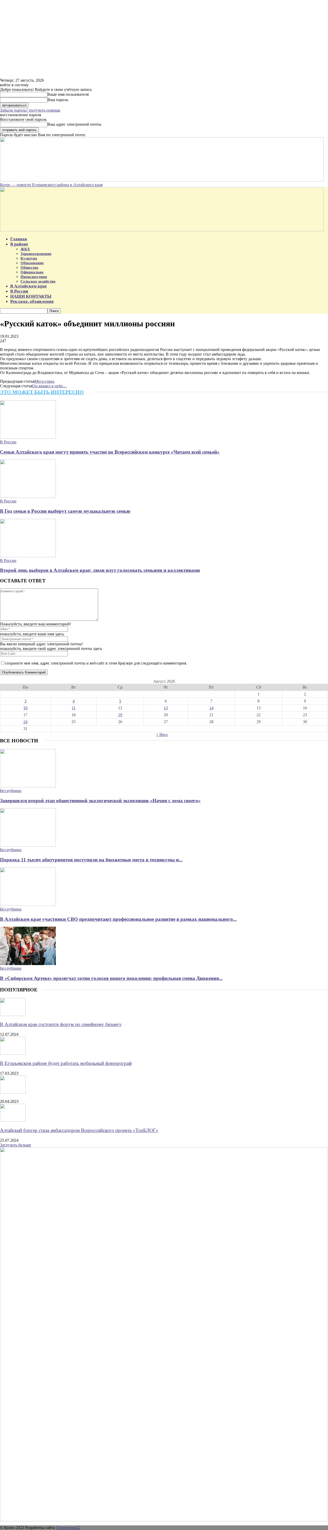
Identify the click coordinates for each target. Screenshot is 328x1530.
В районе (19, 244)
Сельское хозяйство (38, 281)
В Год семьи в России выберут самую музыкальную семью (65, 511)
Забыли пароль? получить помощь (30, 110)
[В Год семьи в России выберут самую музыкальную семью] (28, 496)
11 (74, 708)
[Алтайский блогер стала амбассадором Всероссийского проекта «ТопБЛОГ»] (13, 1120)
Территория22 (68, 1527)
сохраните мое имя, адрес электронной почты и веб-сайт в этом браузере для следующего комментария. (96, 663)
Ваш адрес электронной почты (74, 124)
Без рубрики (11, 790)
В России (19, 291)
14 (211, 708)
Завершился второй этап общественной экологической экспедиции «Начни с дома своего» (100, 800)
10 (25, 708)
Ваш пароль (57, 100)
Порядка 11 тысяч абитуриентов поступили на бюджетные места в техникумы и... (91, 859)
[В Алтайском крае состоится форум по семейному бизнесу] (13, 1014)
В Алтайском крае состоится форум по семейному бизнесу (61, 1024)
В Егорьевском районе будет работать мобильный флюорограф (66, 1063)
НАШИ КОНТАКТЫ (31, 296)
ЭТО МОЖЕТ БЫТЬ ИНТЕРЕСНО (42, 392)
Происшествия (33, 277)
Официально (32, 272)
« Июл (162, 734)
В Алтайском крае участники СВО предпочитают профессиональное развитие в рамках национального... (118, 919)
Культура (28, 258)
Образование (32, 263)
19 (120, 715)
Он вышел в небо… (49, 386)
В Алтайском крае (28, 286)
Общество (29, 267)
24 (25, 722)
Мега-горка (44, 381)
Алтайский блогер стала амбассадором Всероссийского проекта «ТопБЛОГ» (79, 1130)
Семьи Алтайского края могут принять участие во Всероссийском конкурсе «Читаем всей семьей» (110, 452)
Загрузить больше (15, 1145)
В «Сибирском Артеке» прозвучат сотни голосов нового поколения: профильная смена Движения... (111, 978)
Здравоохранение (36, 254)
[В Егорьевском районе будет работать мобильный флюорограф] (13, 1053)
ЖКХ (25, 249)
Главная (18, 239)
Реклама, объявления (32, 301)
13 (166, 708)
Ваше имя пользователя (68, 94)
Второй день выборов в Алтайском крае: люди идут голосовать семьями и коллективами (100, 570)
